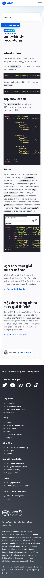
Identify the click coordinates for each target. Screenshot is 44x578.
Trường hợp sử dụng (13, 406)
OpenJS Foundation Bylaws (16, 467)
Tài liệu (6, 33)
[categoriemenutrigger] (10, 25)
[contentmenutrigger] (21, 16)
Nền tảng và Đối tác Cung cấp (17, 447)
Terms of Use (6, 522)
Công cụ (9, 438)
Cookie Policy (7, 525)
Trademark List (12, 473)
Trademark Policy (13, 470)
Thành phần (11, 428)
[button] (40, 3)
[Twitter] (4, 385)
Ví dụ (14, 33)
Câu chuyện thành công (15, 409)
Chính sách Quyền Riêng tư (23, 522)
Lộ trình (9, 454)
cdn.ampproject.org (30, 567)
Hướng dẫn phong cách (15, 496)
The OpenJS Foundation (15, 464)
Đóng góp (10, 451)
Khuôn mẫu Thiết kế (14, 435)
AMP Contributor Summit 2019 (17, 486)
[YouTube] (12, 385)
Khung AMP (10, 403)
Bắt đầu (9, 422)
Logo (8, 499)
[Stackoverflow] (36, 385)
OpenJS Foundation (12, 531)
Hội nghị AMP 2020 (13, 483)
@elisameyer (25, 352)
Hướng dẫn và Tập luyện (15, 425)
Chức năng (10, 412)
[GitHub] (28, 385)
